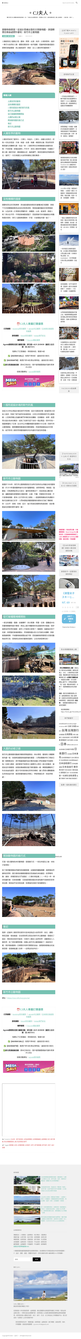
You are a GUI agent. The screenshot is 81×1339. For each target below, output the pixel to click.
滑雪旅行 (64, 772)
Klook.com (58, 856)
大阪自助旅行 (66, 737)
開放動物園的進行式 (16, 120)
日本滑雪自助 (64, 760)
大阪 (74, 734)
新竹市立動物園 (14, 111)
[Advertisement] (69, 820)
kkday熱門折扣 (39, 335)
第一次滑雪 (63, 775)
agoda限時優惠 (34, 371)
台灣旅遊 (61, 734)
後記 (9, 123)
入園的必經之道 (14, 117)
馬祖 (70, 778)
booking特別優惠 (19, 329)
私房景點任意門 (22, 1142)
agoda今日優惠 (34, 329)
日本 (63, 744)
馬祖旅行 (74, 778)
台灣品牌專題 (28, 1139)
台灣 (15, 1145)
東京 (76, 766)
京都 (69, 726)
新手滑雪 (70, 740)
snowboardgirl (71, 724)
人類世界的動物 (14, 101)
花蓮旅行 (63, 778)
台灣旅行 (27, 1145)
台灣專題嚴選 (36, 1139)
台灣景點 (68, 734)
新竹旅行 (44, 1145)
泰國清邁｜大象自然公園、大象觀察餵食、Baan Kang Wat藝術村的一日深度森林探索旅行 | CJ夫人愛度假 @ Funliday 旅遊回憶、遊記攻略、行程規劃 (68, 534)
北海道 (73, 726)
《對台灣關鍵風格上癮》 (66, 668)
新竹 (32, 1145)
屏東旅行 (64, 740)
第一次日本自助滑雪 (72, 772)
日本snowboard (71, 745)
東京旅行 (62, 770)
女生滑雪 (73, 737)
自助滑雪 (72, 775)
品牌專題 (44, 1139)
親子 (49, 1145)
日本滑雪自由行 (73, 760)
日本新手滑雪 (69, 749)
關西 (67, 778)
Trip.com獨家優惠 (33, 340)
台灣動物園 (21, 1145)
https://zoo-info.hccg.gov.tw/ (18, 998)
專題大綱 (7, 95)
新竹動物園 (37, 1145)
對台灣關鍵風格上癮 (10, 1142)
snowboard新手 (63, 726)
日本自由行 (67, 766)
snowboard (63, 724)
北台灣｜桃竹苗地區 (8, 36)
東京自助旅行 (68, 770)
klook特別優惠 (26, 335)
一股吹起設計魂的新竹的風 (18, 108)
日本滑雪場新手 (66, 758)
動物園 (11, 1145)
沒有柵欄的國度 (14, 104)
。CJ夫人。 (40, 13)
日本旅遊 (69, 754)
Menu (6, 3)
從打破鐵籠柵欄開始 (16, 114)
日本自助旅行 (65, 763)
